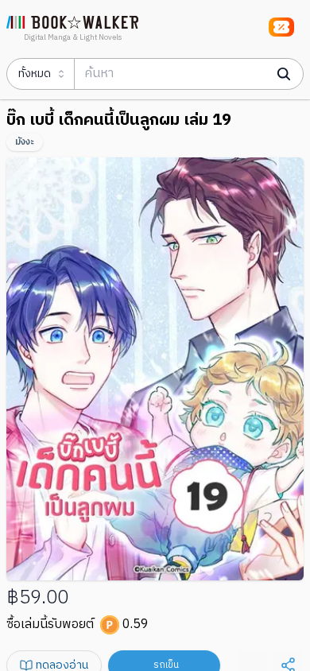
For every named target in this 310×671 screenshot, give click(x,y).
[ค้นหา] (283, 73)
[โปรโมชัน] (281, 27)
